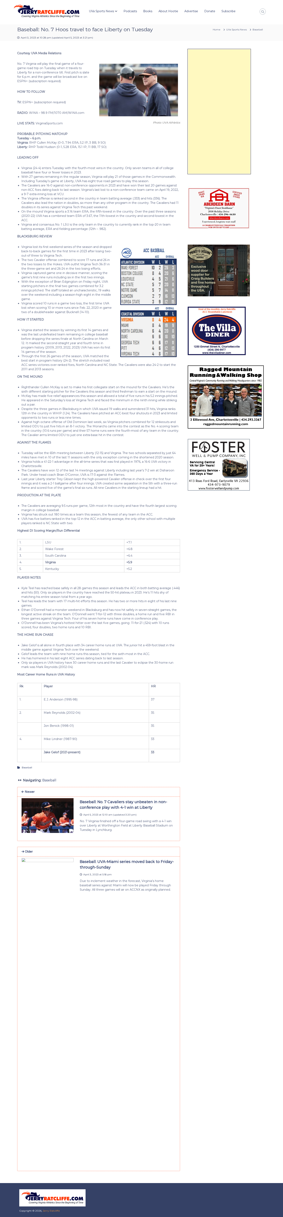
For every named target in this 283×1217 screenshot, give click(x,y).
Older (28, 851)
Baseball (258, 29)
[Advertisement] (219, 111)
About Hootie (168, 11)
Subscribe (228, 11)
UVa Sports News (101, 11)
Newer (29, 792)
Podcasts (130, 11)
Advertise (191, 11)
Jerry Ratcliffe (51, 1210)
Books (147, 11)
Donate (209, 11)
